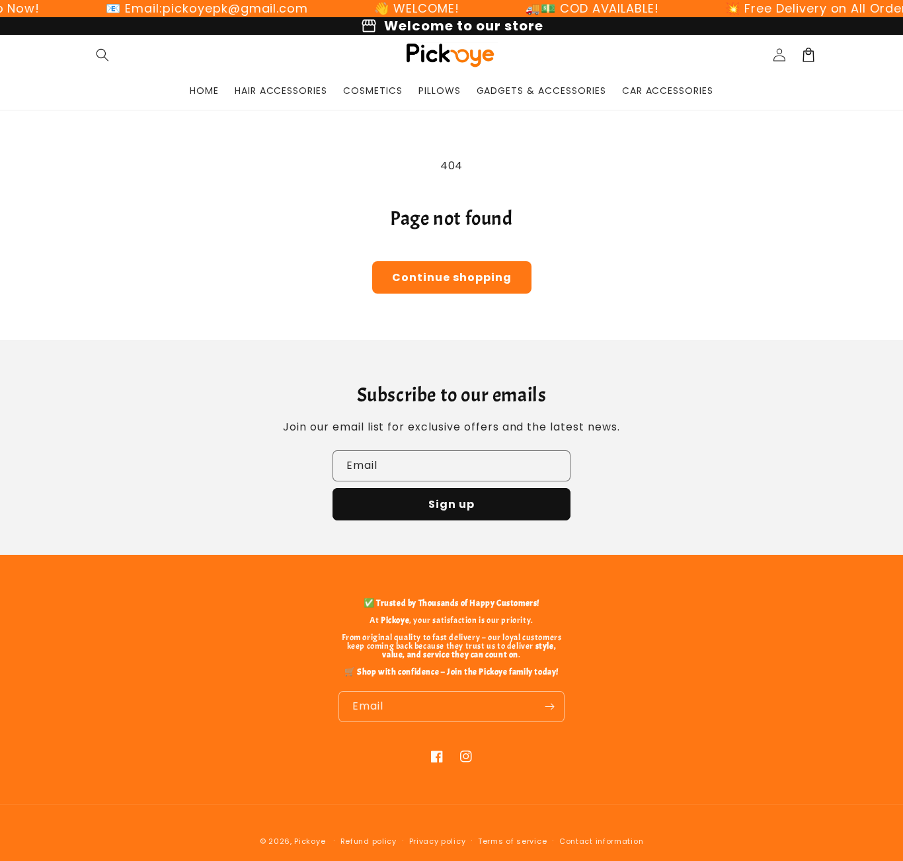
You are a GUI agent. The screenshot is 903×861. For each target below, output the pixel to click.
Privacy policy (437, 841)
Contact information (601, 841)
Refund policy (368, 841)
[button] (102, 54)
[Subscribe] (549, 706)
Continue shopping (452, 277)
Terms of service (512, 841)
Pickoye (309, 841)
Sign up (451, 504)
